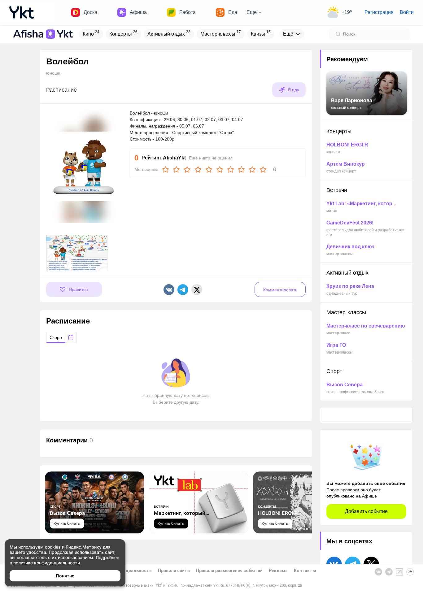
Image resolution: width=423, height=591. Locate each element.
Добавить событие (366, 511)
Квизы (261, 33)
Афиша (138, 12)
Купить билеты (67, 523)
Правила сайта (174, 570)
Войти (407, 12)
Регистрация (379, 12)
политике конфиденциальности (46, 562)
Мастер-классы (220, 33)
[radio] (55, 337)
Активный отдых (168, 33)
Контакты (305, 570)
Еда (232, 12)
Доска (90, 12)
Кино (91, 33)
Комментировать (280, 289)
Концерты (123, 33)
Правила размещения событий (229, 570)
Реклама (278, 570)
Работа (187, 12)
